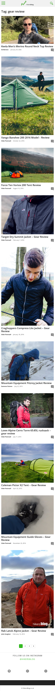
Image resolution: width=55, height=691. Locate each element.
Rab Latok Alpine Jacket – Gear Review (23, 630)
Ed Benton (4, 50)
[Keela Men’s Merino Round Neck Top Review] (27, 30)
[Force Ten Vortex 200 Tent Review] (27, 165)
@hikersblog (27, 659)
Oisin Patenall (6, 141)
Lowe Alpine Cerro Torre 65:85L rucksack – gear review (26, 432)
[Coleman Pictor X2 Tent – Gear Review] (27, 463)
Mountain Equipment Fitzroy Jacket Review (26, 383)
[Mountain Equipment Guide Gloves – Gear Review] (27, 514)
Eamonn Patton (6, 386)
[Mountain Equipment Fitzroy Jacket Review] (27, 361)
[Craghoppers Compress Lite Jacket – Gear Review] (27, 286)
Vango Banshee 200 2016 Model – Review (25, 137)
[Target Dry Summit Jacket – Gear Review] (27, 214)
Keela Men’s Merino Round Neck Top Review (27, 46)
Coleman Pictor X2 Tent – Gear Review (23, 485)
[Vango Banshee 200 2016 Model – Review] (27, 96)
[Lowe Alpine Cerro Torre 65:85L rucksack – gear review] (27, 410)
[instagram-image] (9, 671)
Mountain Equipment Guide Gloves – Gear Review (26, 538)
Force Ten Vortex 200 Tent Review (21, 185)
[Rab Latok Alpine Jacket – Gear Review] (27, 589)
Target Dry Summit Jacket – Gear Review (24, 236)
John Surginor (6, 634)
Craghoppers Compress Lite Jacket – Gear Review (25, 330)
